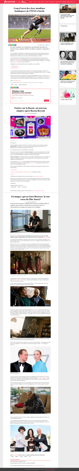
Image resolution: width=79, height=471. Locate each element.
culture (21, 456)
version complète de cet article (38, 190)
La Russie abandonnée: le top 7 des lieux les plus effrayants (67, 44)
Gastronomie (52, 1)
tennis (46, 60)
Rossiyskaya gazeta (17, 80)
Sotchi (24, 54)
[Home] (5, 2)
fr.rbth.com (20, 161)
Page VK (12, 174)
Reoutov (18, 244)
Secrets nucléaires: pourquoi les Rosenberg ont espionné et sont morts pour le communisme (67, 63)
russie (12, 456)
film (29, 456)
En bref (71, 1)
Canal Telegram (14, 169)
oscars (25, 456)
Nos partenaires (64, 25)
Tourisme (47, 1)
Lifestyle (30, 1)
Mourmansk (36, 309)
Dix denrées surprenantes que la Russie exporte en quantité (67, 82)
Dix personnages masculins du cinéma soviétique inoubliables (22, 463)
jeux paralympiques (17, 60)
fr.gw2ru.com (33, 162)
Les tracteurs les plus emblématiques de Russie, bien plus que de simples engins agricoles (67, 16)
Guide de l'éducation (22, 84)
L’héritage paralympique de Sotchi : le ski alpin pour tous (15, 67)
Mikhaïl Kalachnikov (18, 279)
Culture (39, 1)
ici (36, 469)
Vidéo (68, 1)
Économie (35, 1)
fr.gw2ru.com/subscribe (38, 176)
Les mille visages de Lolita (66, 99)
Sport (16, 84)
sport (12, 84)
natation (15, 61)
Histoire (42, 1)
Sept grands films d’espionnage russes (17, 461)
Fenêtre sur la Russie (46, 237)
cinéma (16, 456)
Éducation (64, 1)
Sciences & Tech (58, 1)
